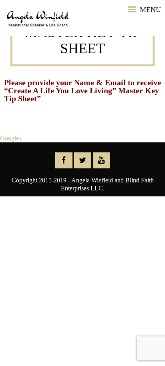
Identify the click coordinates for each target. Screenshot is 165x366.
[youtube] (101, 160)
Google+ (11, 138)
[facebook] (63, 160)
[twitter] (82, 160)
